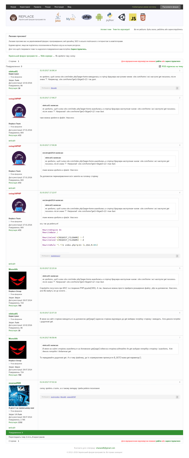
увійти (158, 61)
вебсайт (12, 141)
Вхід (69, 7)
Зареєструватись (78, 49)
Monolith (54, 88)
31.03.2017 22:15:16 (48, 268)
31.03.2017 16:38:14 (48, 70)
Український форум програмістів (23, 56)
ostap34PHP (15, 98)
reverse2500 (15, 383)
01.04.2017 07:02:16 (48, 382)
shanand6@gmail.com (105, 448)
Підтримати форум (170, 7)
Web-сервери (46, 56)
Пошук (47, 7)
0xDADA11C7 (55, 256)
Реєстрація (59, 7)
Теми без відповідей (121, 29)
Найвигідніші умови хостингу (144, 7)
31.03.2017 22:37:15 (48, 313)
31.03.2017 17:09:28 (48, 145)
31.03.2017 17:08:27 (48, 98)
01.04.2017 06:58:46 (48, 338)
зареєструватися (172, 61)
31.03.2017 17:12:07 (48, 193)
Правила (37, 7)
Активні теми (106, 29)
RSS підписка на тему (172, 66)
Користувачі (25, 7)
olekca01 (13, 71)
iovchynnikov (55, 397)
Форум (13, 7)
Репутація (13, 88)
